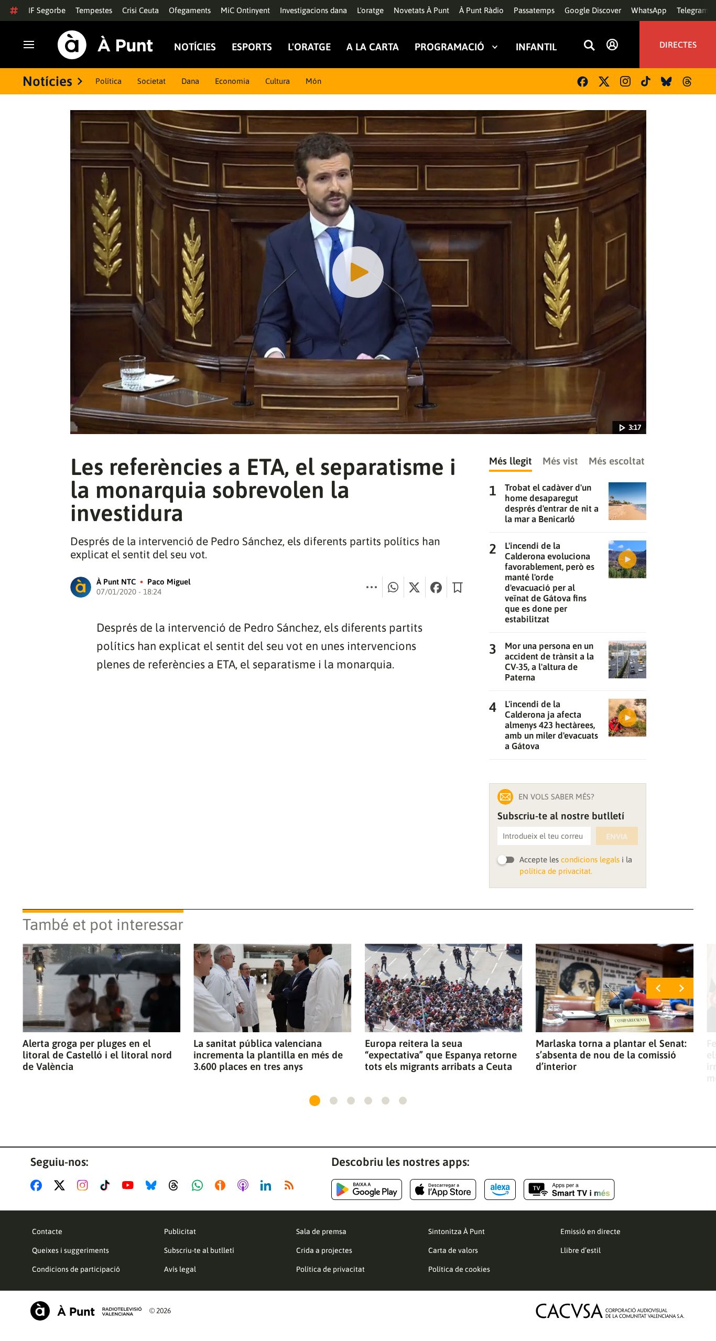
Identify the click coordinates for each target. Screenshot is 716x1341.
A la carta (372, 46)
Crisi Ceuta (140, 10)
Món (313, 81)
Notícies (195, 46)
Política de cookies (459, 1269)
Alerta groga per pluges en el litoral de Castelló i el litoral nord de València (97, 1054)
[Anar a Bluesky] (153, 1185)
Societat (151, 81)
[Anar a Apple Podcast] (245, 1185)
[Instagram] (625, 81)
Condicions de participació (76, 1269)
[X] (604, 81)
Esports (252, 46)
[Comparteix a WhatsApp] (393, 587)
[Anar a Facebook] (38, 1185)
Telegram (693, 10)
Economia (232, 81)
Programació (449, 46)
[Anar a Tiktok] (107, 1185)
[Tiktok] (645, 81)
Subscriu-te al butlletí (199, 1250)
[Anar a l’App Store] (443, 1189)
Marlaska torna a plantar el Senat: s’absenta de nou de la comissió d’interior (611, 1054)
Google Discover (593, 10)
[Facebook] (582, 81)
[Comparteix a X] (414, 587)
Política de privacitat (330, 1269)
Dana (190, 81)
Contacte (47, 1231)
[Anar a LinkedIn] (268, 1185)
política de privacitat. (555, 871)
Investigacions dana (313, 10)
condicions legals (590, 859)
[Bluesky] (666, 81)
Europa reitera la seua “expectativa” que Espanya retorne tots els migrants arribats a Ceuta (441, 1054)
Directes (678, 44)
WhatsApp (649, 10)
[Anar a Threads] (176, 1185)
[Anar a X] (61, 1185)
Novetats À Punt (421, 10)
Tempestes (93, 10)
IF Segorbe (47, 10)
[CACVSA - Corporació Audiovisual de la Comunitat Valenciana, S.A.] (610, 1311)
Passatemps (534, 10)
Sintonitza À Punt (456, 1231)
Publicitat (180, 1231)
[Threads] (687, 81)
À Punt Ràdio (481, 10)
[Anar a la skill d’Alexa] (500, 1189)
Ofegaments (190, 10)
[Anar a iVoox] (222, 1185)
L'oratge (370, 10)
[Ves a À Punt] (105, 44)
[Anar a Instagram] (84, 1185)
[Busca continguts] (589, 46)
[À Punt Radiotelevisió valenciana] (86, 1311)
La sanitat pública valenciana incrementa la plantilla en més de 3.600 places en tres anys (268, 1054)
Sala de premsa (321, 1231)
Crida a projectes (324, 1250)
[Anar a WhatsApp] (199, 1185)
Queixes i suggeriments (70, 1250)
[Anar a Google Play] (366, 1189)
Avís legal (180, 1269)
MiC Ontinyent (245, 10)
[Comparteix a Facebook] (436, 587)
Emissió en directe (590, 1231)
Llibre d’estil (580, 1250)
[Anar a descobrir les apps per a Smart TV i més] (569, 1189)
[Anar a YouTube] (130, 1185)
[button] (314, 1100)
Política (108, 81)
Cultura (277, 81)
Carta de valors (453, 1250)
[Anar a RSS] (291, 1185)
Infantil (536, 46)
